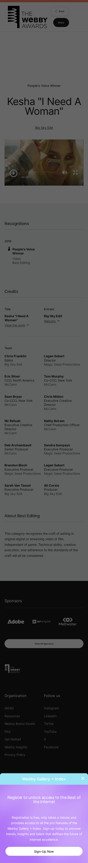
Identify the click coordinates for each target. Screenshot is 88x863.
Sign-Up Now (44, 851)
